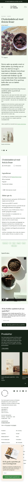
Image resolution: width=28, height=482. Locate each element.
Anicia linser (5, 243)
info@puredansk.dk (5, 422)
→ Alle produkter (5, 348)
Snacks (23, 243)
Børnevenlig (14, 245)
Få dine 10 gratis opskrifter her (12, 477)
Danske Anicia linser (21, 124)
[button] (25, 7)
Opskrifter (9, 16)
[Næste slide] (25, 383)
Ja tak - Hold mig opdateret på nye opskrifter (14, 324)
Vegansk (18, 243)
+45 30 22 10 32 (4, 421)
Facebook (8, 425)
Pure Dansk (3, 16)
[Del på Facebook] (4, 150)
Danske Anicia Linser (16, 177)
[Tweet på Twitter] (6, 150)
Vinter (14, 243)
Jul (10, 243)
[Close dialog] (22, 446)
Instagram (14, 425)
